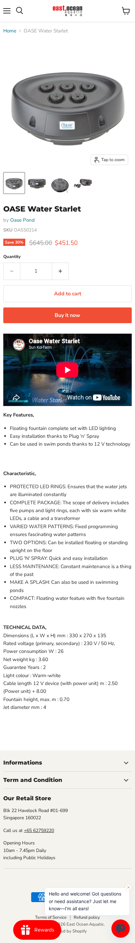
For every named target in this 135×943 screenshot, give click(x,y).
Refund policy (87, 917)
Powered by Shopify (67, 931)
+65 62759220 (39, 830)
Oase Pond (22, 220)
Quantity (12, 256)
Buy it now (67, 315)
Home (9, 31)
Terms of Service (51, 917)
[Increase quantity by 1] (60, 271)
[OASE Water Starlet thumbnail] (14, 183)
